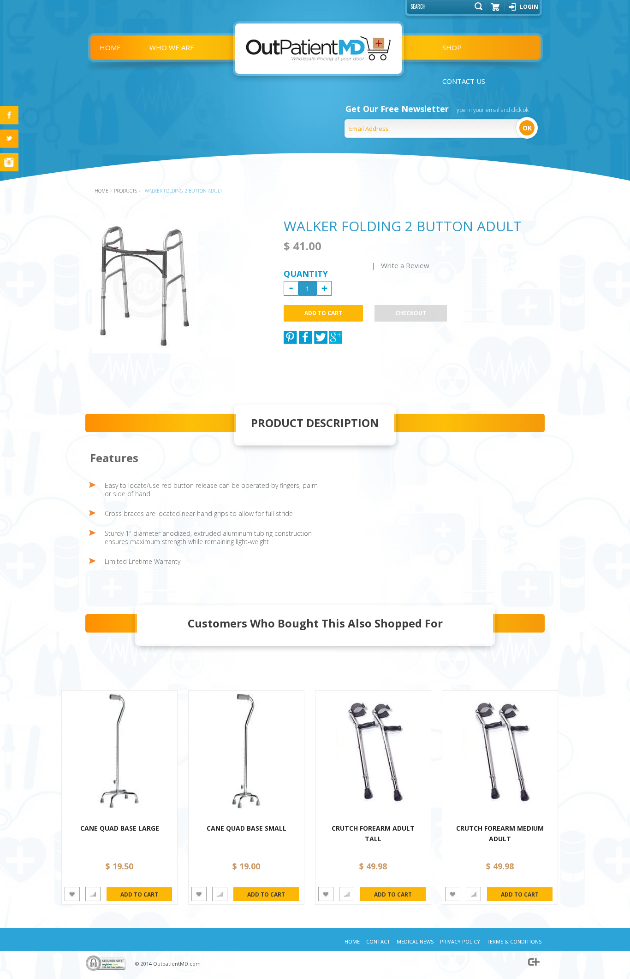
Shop (452, 47)
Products (125, 191)
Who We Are (171, 47)
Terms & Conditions (514, 941)
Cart (495, 10)
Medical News (415, 941)
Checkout (410, 313)
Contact (378, 941)
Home (110, 47)
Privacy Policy (460, 941)
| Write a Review (400, 265)
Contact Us (463, 81)
